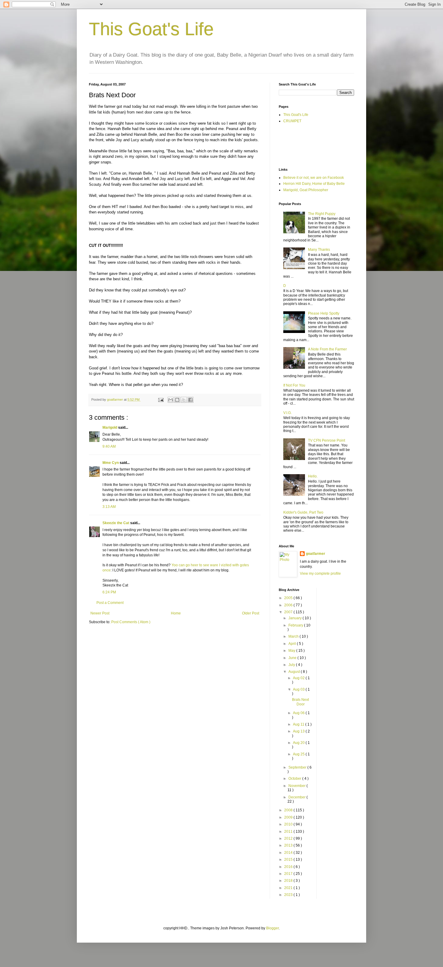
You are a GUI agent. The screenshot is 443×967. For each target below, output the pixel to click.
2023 (289, 895)
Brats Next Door (300, 702)
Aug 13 (299, 731)
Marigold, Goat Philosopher (305, 190)
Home (176, 613)
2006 (289, 605)
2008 (289, 810)
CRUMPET (292, 121)
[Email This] (171, 400)
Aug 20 (299, 743)
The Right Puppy (321, 214)
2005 (289, 598)
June (292, 658)
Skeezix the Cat (116, 523)
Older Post (250, 613)
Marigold (110, 427)
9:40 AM (109, 446)
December (297, 797)
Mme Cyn (111, 463)
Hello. (313, 476)
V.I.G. (287, 413)
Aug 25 (299, 754)
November (297, 786)
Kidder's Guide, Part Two (303, 512)
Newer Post (99, 613)
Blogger (272, 928)
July (292, 665)
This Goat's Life (151, 29)
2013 (289, 845)
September (297, 767)
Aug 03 (299, 689)
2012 (289, 838)
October (295, 778)
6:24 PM (109, 592)
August (294, 672)
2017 (289, 874)
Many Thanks (319, 249)
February (296, 625)
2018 (289, 880)
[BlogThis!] (177, 400)
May (292, 650)
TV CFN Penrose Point (326, 440)
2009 (289, 817)
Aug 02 (299, 678)
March (294, 636)
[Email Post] (161, 399)
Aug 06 (299, 713)
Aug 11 (299, 724)
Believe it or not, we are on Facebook (313, 178)
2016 (289, 867)
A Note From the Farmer (327, 349)
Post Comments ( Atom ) (130, 622)
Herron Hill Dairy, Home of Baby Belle (314, 184)
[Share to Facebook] (190, 400)
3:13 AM (109, 507)
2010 (289, 824)
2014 (289, 852)
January (295, 618)
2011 (289, 831)
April (292, 644)
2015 (289, 859)
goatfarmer (315, 554)
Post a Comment (110, 603)
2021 (289, 888)
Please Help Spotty (323, 313)
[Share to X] (184, 400)
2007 (289, 612)
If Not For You (294, 385)
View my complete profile (320, 573)
